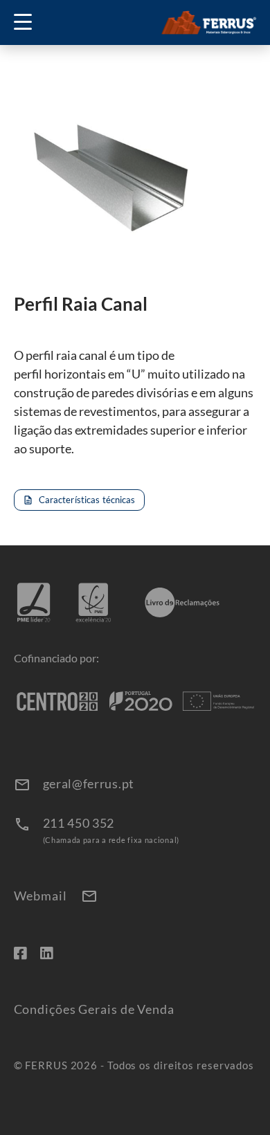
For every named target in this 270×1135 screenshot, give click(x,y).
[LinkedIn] (46, 952)
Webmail (56, 896)
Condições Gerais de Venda (94, 1009)
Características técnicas (79, 499)
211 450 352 (79, 822)
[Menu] (28, 23)
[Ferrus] (208, 22)
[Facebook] (20, 952)
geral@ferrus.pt (89, 783)
